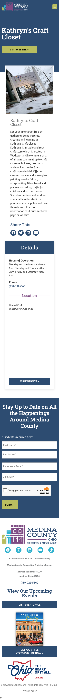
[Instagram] (18, 550)
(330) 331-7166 (17, 286)
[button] (54, 6)
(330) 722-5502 (29, 582)
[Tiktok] (51, 550)
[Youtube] (40, 550)
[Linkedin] (29, 550)
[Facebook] (8, 550)
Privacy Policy (29, 691)
